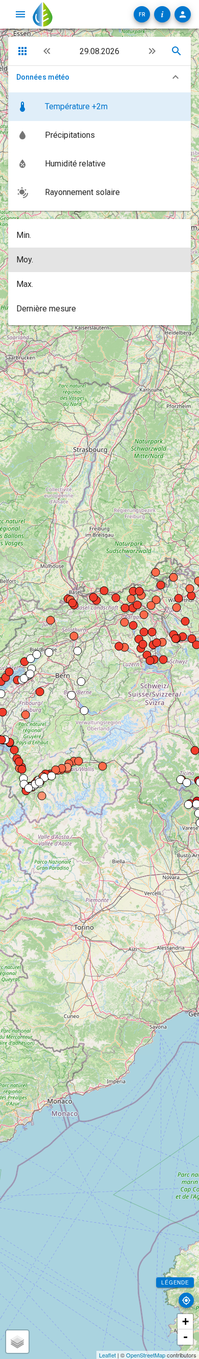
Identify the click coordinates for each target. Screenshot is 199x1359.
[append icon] (152, 51)
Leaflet (107, 1355)
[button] (142, 14)
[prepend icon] (47, 51)
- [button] (185, 1336)
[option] (99, 106)
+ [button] (185, 1321)
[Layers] (17, 1341)
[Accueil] (43, 14)
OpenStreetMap (145, 1355)
